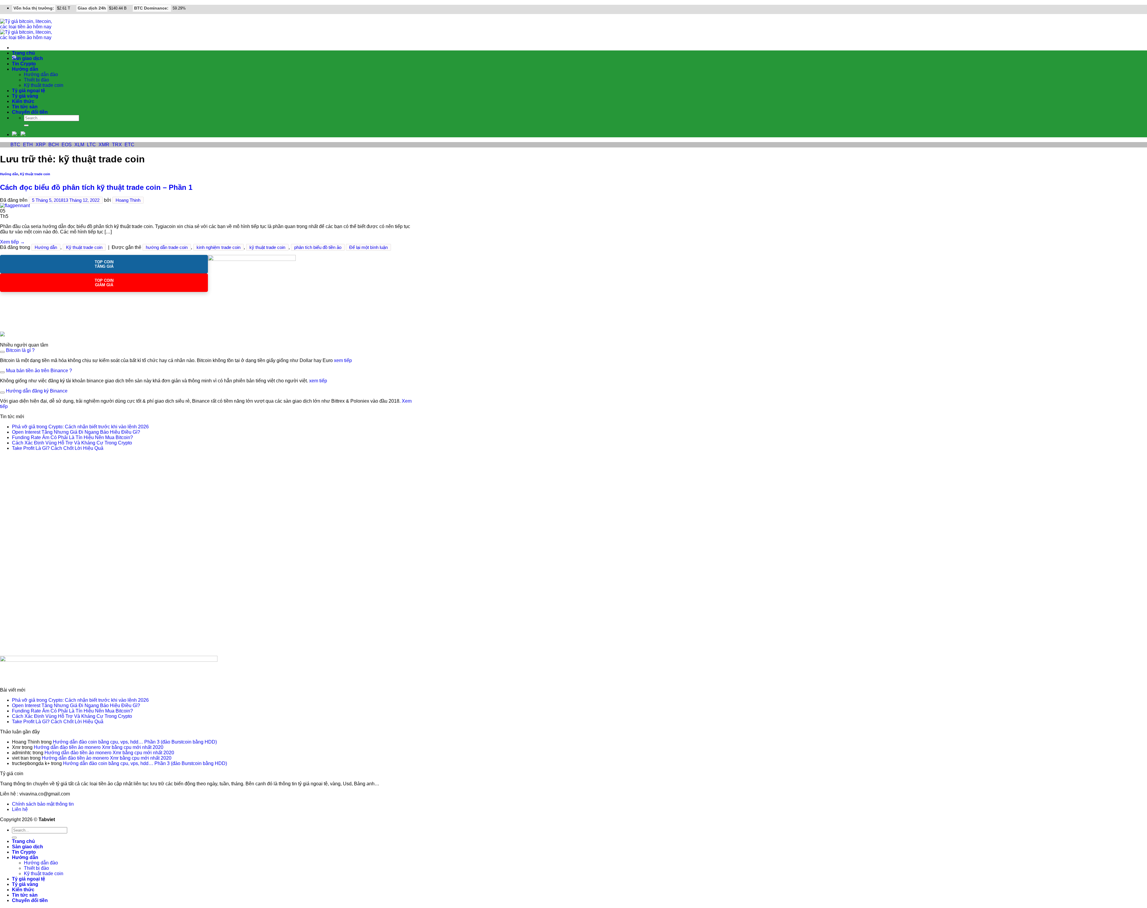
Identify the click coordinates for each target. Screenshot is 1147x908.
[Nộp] (26, 125)
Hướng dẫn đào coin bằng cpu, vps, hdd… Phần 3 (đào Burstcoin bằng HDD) (135, 741)
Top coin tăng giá (104, 264)
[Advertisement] (45, 556)
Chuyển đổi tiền (30, 112)
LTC (91, 144)
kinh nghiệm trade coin (218, 247)
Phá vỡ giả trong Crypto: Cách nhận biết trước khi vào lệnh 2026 (80, 426)
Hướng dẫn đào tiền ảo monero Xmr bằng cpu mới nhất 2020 (98, 747)
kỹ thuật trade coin (267, 247)
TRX (117, 144)
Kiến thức (23, 101)
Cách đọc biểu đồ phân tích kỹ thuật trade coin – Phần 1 (96, 187)
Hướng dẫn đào (41, 74)
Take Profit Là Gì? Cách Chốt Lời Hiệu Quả (57, 448)
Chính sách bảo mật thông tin (43, 804)
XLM (79, 144)
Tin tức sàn (25, 106)
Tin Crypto (24, 63)
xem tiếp (343, 360)
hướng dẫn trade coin (167, 247)
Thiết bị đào (36, 79)
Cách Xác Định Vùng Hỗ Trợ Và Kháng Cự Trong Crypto (72, 442)
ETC (129, 144)
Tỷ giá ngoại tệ (28, 90)
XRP (41, 144)
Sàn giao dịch (27, 58)
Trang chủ (23, 53)
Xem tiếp (12, 241)
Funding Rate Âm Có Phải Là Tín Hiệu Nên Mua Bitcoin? (72, 437)
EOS (67, 144)
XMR (104, 144)
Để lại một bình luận (368, 247)
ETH (28, 144)
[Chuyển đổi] (2, 352)
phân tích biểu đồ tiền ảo (317, 247)
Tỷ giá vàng (25, 96)
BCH (53, 144)
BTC (15, 144)
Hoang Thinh (128, 200)
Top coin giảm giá (104, 282)
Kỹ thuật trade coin (43, 85)
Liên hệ (20, 809)
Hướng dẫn (25, 69)
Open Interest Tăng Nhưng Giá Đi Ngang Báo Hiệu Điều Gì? (76, 432)
